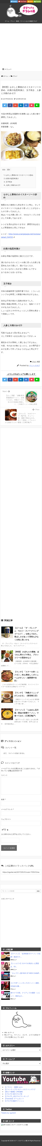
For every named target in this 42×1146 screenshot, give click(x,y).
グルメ (15, 76)
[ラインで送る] (37, 105)
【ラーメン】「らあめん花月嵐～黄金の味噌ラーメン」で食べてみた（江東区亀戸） (26, 713)
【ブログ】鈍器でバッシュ (14, 1101)
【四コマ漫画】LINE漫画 (13, 1092)
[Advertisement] (21, 45)
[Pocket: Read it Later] (31, 105)
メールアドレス (7, 809)
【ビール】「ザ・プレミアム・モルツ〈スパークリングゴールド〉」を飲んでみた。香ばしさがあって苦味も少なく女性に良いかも (26, 634)
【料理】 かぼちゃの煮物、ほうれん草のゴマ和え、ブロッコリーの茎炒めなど (26, 655)
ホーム (5, 76)
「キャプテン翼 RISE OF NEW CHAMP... (25, 973)
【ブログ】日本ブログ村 (13, 1094)
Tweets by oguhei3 (8, 1113)
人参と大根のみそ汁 (12, 185)
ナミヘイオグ (34, 365)
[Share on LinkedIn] (20, 105)
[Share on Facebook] (10, 105)
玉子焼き (8, 182)
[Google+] (15, 105)
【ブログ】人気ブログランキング (16, 1096)
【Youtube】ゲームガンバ (14, 1099)
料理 (38, 361)
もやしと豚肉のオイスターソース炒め (18, 175)
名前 (3, 799)
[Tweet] (4, 105)
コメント (4, 775)
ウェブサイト (6, 819)
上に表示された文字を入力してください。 (16, 834)
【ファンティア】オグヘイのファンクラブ (19, 1089)
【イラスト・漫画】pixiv (13, 1087)
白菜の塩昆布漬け (11, 178)
